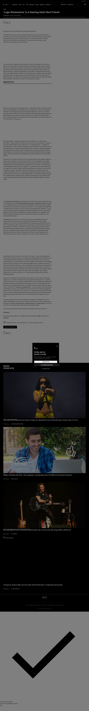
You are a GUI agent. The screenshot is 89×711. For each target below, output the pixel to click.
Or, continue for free (46, 368)
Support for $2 (45, 361)
